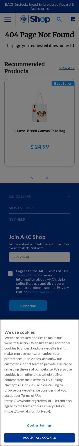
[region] (39, 382)
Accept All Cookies (39, 437)
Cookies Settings (39, 425)
